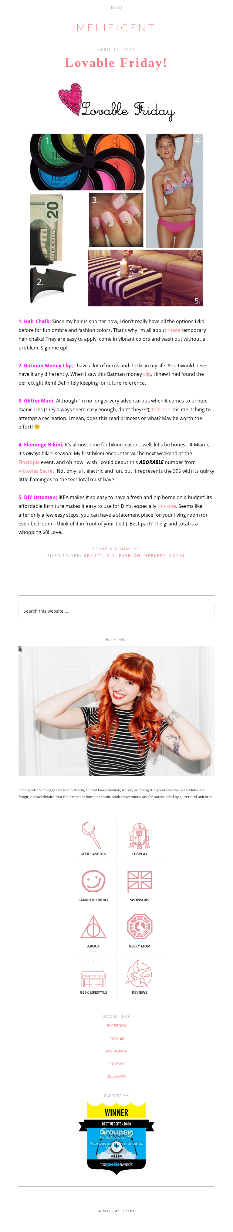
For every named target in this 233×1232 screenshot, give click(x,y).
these (173, 330)
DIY (111, 555)
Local (178, 555)
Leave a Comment (116, 548)
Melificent (116, 27)
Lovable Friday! (116, 63)
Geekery (155, 555)
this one (161, 409)
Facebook (116, 1025)
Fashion (130, 555)
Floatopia (29, 462)
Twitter (116, 1038)
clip (147, 374)
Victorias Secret (36, 471)
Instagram (116, 1051)
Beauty (93, 555)
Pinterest (116, 1063)
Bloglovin (116, 1076)
